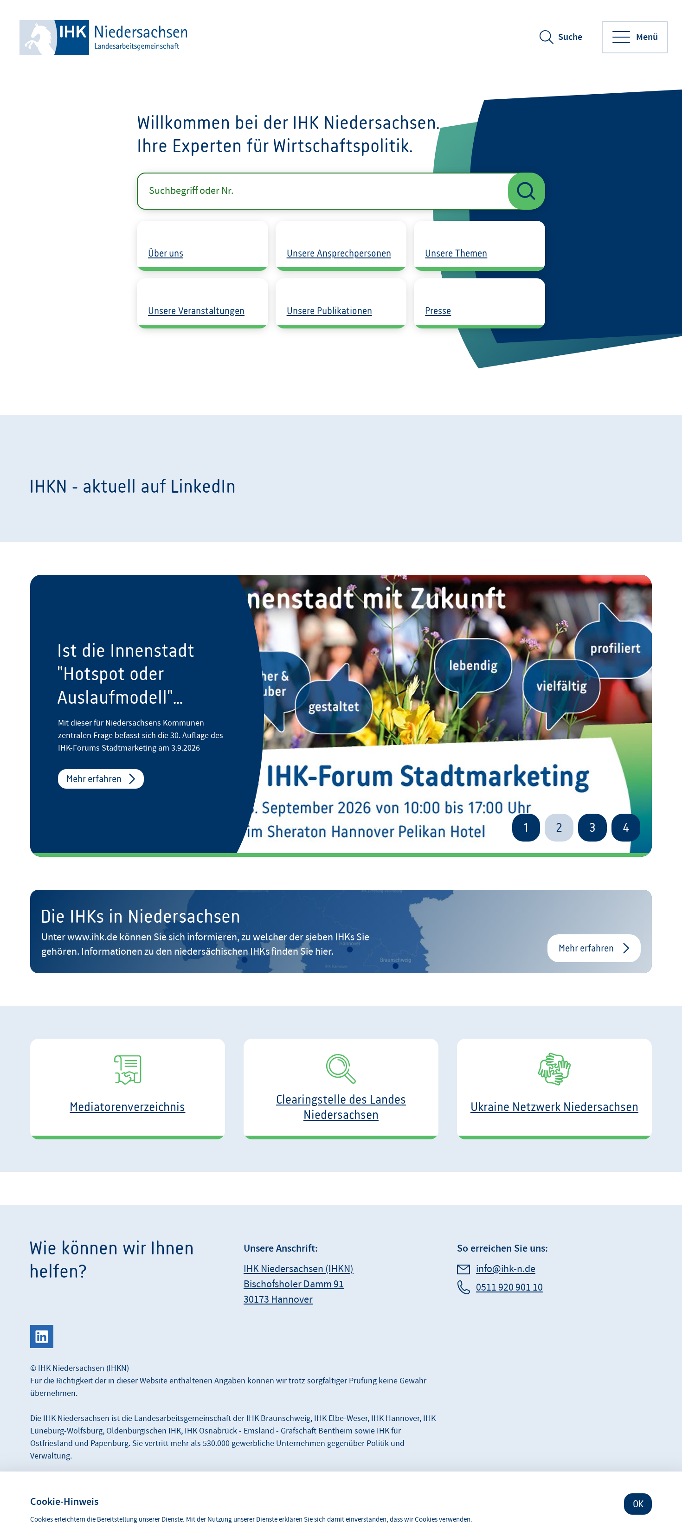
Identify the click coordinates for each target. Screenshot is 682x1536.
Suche (570, 37)
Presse (438, 310)
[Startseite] (104, 37)
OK (638, 1504)
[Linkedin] (41, 1336)
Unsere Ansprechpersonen (339, 253)
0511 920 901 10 (509, 1287)
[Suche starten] (526, 191)
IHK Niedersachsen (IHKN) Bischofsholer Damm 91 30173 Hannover (299, 1284)
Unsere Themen (456, 253)
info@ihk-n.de (505, 1269)
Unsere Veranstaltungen (196, 310)
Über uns (165, 253)
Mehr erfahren (94, 778)
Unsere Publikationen (329, 310)
